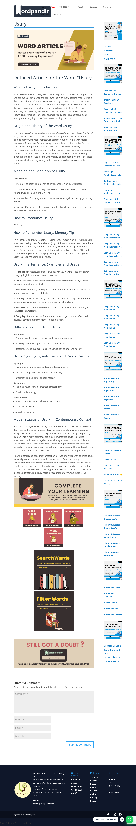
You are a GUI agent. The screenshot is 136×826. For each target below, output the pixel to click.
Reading (93, 7)
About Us (56, 15)
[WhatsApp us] (129, 819)
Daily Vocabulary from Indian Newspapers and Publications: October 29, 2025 (112, 345)
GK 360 (107, 54)
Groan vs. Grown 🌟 (113, 474)
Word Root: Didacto (113, 614)
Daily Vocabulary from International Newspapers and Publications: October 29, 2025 (113, 273)
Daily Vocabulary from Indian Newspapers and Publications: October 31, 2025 (112, 308)
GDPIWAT (108, 46)
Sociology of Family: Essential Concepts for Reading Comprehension (112, 173)
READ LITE (108, 50)
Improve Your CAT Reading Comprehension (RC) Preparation (112, 102)
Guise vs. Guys (110, 459)
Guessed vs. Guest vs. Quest (112, 467)
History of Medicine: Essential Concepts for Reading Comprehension (113, 192)
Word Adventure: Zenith (112, 407)
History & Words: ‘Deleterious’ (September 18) (112, 527)
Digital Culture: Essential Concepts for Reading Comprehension (113, 164)
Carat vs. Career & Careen (112, 452)
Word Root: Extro (112, 587)
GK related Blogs (112, 657)
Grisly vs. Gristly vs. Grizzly (113, 482)
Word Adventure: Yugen (112, 416)
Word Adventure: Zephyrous (112, 389)
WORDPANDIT (110, 59)
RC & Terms (77, 786)
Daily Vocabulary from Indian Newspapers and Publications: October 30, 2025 (112, 317)
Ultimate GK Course (113, 646)
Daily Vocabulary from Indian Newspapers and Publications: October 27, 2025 (112, 336)
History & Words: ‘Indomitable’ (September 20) (112, 536)
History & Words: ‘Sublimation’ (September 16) (112, 545)
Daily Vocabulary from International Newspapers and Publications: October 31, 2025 (113, 236)
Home (43, 7)
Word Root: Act (111, 608)
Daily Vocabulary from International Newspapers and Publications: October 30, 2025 (113, 245)
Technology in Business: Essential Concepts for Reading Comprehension (113, 183)
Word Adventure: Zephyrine (112, 398)
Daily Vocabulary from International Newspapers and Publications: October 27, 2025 (113, 264)
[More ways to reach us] (122, 819)
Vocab (80, 7)
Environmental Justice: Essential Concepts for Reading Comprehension (112, 201)
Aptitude (45, 15)
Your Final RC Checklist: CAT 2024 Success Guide (113, 111)
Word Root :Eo (110, 602)
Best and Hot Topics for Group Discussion (112, 92)
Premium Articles (112, 661)
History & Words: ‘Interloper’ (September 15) (112, 554)
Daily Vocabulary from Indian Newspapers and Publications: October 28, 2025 (112, 326)
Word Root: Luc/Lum (109, 595)
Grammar (107, 7)
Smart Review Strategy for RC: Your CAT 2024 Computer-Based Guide (112, 129)
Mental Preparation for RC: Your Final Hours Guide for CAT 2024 (113, 120)
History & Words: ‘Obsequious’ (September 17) (112, 518)
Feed (53, 7)
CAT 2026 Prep (65, 7)
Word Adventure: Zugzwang (112, 380)
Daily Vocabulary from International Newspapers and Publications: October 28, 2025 (113, 255)
